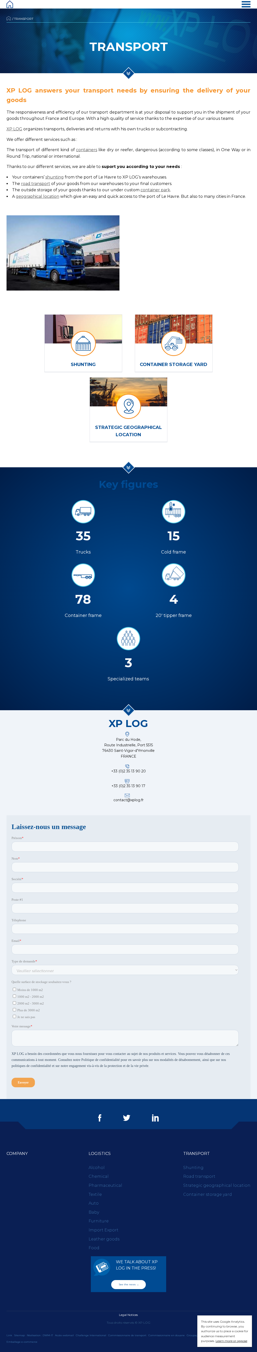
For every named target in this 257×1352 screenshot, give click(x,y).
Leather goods (104, 1239)
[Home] (10, 4)
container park (155, 190)
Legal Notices (128, 1315)
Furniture (99, 1221)
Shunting (193, 1167)
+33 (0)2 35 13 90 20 (128, 771)
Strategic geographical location (216, 1185)
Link (9, 1335)
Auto (94, 1203)
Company (17, 1153)
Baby (94, 1212)
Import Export (103, 1230)
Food (94, 1247)
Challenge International (91, 1335)
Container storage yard (207, 1194)
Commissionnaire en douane (166, 1335)
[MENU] (246, 4)
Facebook (99, 1118)
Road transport (199, 1176)
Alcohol (97, 1167)
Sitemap (19, 1335)
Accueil (9, 18)
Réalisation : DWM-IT (40, 1335)
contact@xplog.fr (128, 800)
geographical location (37, 196)
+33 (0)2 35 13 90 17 (128, 786)
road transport (35, 183)
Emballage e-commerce (22, 1341)
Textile (95, 1194)
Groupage (193, 1335)
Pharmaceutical (105, 1185)
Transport (196, 1153)
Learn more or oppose (231, 1341)
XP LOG (14, 129)
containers (86, 149)
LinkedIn (155, 1118)
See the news (127, 1284)
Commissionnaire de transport (127, 1335)
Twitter (127, 1118)
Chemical (99, 1176)
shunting (54, 177)
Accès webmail (64, 1335)
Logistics (100, 1153)
